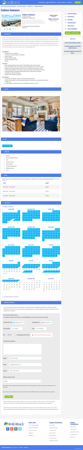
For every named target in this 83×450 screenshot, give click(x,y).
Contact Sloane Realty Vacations (73, 43)
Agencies (31, 433)
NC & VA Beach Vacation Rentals (8, 6)
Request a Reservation (72, 33)
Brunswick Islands (21, 6)
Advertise (26, 447)
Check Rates (71, 26)
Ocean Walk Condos (74, 432)
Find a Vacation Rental (34, 425)
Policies (21, 447)
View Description (72, 13)
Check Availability (72, 29)
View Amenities (72, 23)
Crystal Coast (52, 433)
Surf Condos (73, 426)
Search (78, 2)
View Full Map (7, 146)
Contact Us (69, 2)
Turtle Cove (72, 437)
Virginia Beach (52, 435)
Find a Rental (41, 2)
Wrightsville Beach (53, 440)
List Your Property (61, 2)
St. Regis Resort (74, 434)
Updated (4, 296)
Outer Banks (52, 425)
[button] (5, 114)
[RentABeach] (11, 2)
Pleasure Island (53, 438)
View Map (70, 19)
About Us (16, 447)
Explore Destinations (51, 2)
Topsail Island (52, 430)
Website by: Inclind (78, 448)
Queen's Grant (73, 429)
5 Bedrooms (30, 6)
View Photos (71, 16)
